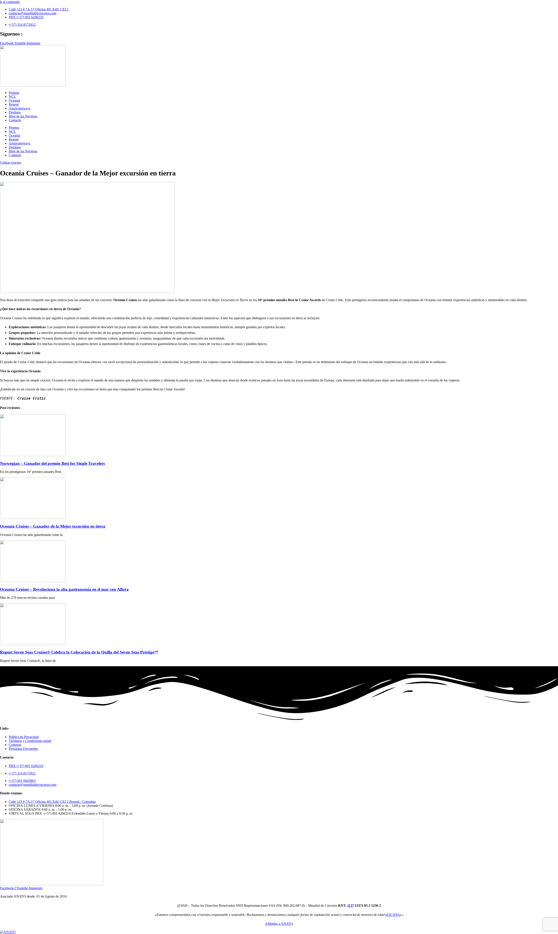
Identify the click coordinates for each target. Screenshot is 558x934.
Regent (14, 104)
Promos (14, 92)
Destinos (15, 112)
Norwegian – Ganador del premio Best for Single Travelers (52, 463)
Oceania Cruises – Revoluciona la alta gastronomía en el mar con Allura (64, 589)
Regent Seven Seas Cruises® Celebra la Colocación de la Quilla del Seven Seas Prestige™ (79, 652)
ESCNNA (393, 915)
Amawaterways (19, 108)
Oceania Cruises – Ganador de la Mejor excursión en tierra (52, 526)
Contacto (15, 120)
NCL (12, 96)
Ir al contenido (10, 2)
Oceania (14, 100)
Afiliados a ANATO (279, 923)
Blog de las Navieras (23, 116)
